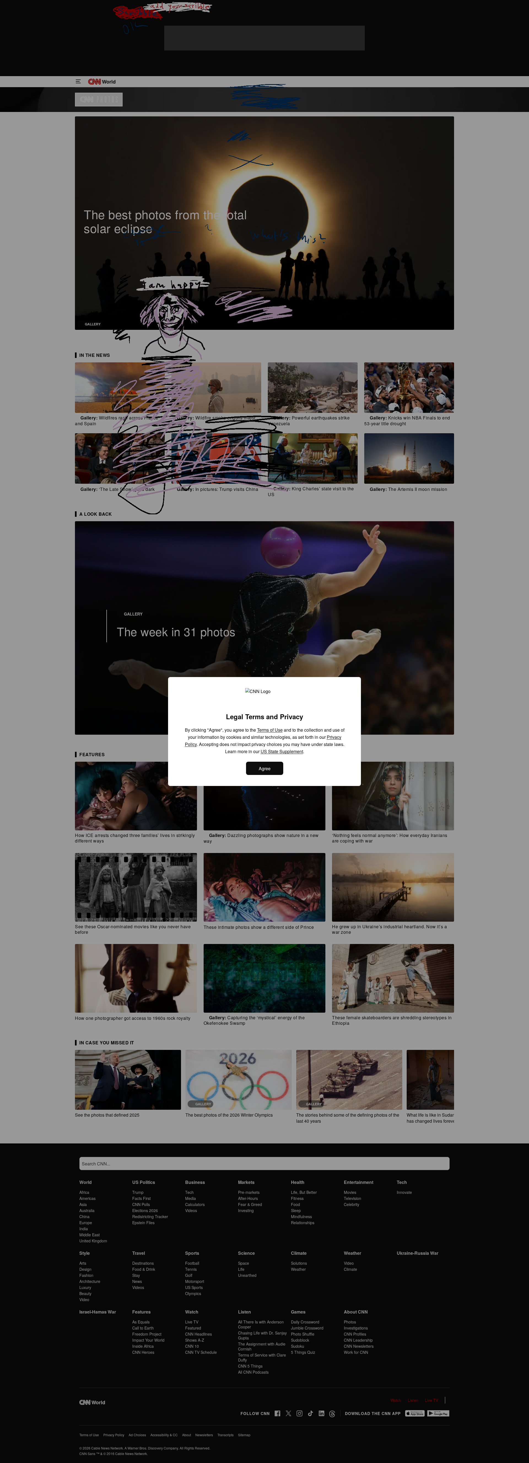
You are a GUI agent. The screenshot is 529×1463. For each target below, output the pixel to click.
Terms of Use (270, 730)
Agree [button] (265, 768)
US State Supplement (282, 751)
